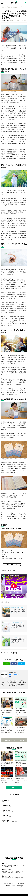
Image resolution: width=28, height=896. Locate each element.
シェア (14, 663)
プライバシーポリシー (11, 886)
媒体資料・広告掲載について (12, 885)
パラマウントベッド (8, 652)
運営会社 (21, 885)
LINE (7, 663)
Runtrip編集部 (14, 674)
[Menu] (2, 3)
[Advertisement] (14, 840)
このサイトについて (8, 883)
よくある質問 (19, 886)
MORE (22, 740)
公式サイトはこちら (12, 564)
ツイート (22, 663)
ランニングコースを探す (19, 883)
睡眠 (15, 652)
